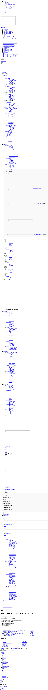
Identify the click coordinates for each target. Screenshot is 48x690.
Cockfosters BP (33, 632)
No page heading (12, 542)
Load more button (12, 597)
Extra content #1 (12, 572)
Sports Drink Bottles (12, 348)
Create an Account (3, 686)
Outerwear (11, 243)
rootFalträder (5, 48)
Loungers (10, 396)
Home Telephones (12, 389)
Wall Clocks (11, 81)
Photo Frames (11, 387)
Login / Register (5, 677)
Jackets (10, 244)
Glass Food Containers (13, 347)
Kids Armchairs (12, 373)
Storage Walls (11, 128)
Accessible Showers (12, 163)
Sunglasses (11, 272)
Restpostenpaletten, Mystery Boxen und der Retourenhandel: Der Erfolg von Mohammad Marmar (14, 631)
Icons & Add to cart (12, 554)
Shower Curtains (12, 401)
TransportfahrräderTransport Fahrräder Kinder (11, 54)
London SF (32, 631)
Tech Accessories (12, 329)
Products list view (12, 545)
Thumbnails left (12, 575)
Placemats (10, 315)
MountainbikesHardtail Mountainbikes (10, 43)
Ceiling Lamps (11, 104)
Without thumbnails (12, 585)
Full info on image (12, 555)
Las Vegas (32, 635)
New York (32, 630)
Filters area (11, 540)
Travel (10, 258)
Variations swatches (12, 595)
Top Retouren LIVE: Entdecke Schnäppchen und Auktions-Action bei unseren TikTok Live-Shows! (14, 634)
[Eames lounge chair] (21, 188)
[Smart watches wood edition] (21, 234)
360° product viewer (12, 592)
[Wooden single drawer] (21, 218)
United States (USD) (10, 6)
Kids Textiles (9, 133)
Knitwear (10, 263)
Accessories (5, 29)
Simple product (11, 587)
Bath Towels (11, 403)
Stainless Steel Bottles (13, 349)
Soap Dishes (11, 161)
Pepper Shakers (12, 87)
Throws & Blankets (12, 393)
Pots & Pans (11, 410)
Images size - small (12, 583)
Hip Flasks (11, 343)
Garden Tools (11, 323)
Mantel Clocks (11, 79)
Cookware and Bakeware (13, 156)
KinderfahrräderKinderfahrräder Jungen (10, 38)
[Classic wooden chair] (21, 203)
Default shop (11, 549)
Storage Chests (11, 118)
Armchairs (11, 147)
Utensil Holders (12, 91)
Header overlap (11, 548)
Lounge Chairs (11, 149)
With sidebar (11, 570)
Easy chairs (10, 109)
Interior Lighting (12, 103)
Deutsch (7, 2)
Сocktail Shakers (12, 90)
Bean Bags (11, 388)
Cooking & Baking (12, 411)
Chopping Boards (12, 97)
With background (12, 546)
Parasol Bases (11, 168)
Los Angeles (32, 633)
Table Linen (10, 140)
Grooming (11, 340)
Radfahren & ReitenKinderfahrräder (10, 45)
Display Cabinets (11, 127)
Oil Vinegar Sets (12, 95)
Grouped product (12, 588)
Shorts (10, 252)
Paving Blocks (11, 166)
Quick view (7, 446)
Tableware (11, 314)
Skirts (10, 264)
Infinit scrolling (13, 596)
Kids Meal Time (12, 318)
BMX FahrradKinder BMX (8, 31)
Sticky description (12, 564)
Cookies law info (12, 599)
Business (10, 259)
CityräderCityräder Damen (8, 32)
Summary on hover (12, 551)
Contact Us (5, 644)
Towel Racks (11, 160)
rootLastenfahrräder (6, 51)
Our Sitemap (5, 646)
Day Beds (10, 111)
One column (11, 578)
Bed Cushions (11, 391)
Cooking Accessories (13, 153)
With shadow (11, 565)
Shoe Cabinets (11, 114)
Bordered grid (11, 544)
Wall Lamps (11, 105)
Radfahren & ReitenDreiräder (8, 44)
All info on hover (12, 556)
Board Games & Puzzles (13, 319)
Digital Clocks (11, 82)
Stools (10, 398)
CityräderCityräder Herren (8, 33)
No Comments (10, 632)
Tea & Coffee (11, 138)
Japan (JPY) (8, 8)
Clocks (4, 34)
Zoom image (11, 582)
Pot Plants (10, 324)
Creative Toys (11, 321)
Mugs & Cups (11, 335)
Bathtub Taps (11, 162)
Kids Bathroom (10, 134)
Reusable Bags (11, 330)
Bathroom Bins (11, 402)
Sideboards (10, 129)
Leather (10, 277)
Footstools (10, 112)
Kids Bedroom (9, 135)
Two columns (11, 579)
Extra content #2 (12, 573)
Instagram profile (25, 641)
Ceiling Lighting (12, 405)
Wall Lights (11, 406)
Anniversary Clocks (12, 80)
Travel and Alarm (12, 83)
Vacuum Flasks (11, 98)
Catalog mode (11, 598)
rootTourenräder (6, 52)
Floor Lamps (11, 106)
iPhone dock (8, 450)
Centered (10, 563)
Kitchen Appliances (12, 155)
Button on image (12, 557)
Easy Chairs (11, 148)
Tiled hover (11, 560)
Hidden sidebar (13, 541)
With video (11, 593)
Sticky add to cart (12, 569)
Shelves (10, 399)
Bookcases (10, 130)
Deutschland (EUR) (10, 7)
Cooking (4, 35)
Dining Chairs (11, 137)
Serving (10, 316)
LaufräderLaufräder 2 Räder (8, 40)
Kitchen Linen (11, 412)
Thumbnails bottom (12, 576)
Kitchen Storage (12, 413)
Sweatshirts (11, 265)
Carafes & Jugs (11, 334)
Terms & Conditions (7, 643)
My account (11, 589)
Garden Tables (11, 165)
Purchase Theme (25, 646)
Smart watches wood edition (39, 234)
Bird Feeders (11, 325)
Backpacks (11, 257)
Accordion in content (13, 568)
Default (10, 562)
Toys (4, 53)
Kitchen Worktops (12, 152)
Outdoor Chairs (12, 167)
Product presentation (12, 594)
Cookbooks (11, 332)
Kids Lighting (9, 132)
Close (1, 680)
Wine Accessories (12, 344)
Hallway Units (11, 116)
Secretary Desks (11, 122)
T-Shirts (10, 250)
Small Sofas (10, 110)
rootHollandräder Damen (7, 49)
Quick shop (11, 559)
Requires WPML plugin (10, 4)
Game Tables (10, 123)
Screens (9, 117)
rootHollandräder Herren (7, 50)
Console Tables (11, 120)
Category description (12, 547)
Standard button (12, 558)
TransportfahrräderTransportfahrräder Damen (11, 55)
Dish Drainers (11, 89)
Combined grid (11, 580)
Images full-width (12, 581)
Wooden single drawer (38, 218)
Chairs (10, 395)
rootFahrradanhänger (7, 47)
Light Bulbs (11, 408)
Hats (9, 271)
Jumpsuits (10, 245)
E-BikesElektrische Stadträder (8, 36)
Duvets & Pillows (12, 392)
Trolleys (9, 115)
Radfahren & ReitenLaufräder (8, 46)
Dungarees (11, 251)
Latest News (5, 645)
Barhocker (5, 30)
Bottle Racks (11, 96)
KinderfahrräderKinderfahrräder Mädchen (11, 39)
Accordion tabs (13, 567)
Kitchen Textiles (12, 157)
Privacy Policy (6, 641)
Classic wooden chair (38, 203)
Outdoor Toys (11, 326)
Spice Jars (10, 88)
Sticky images (11, 577)
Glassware (10, 141)
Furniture (5, 37)
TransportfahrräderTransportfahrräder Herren (11, 56)
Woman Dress (24, 643)
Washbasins (11, 159)
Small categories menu (13, 543)
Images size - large (12, 584)
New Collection (24, 642)
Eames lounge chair (37, 188)
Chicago (31, 634)
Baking (10, 333)
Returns (4, 642)
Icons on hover (11, 552)
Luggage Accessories (13, 328)
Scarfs (10, 270)
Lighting (4, 41)
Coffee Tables (11, 124)
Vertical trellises (12, 169)
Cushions (10, 386)
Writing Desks (11, 369)
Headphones (11, 337)
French (7, 3)
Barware (10, 313)
